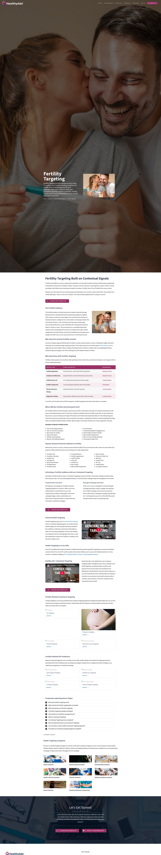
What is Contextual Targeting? (57, 717)
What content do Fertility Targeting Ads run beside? (63, 705)
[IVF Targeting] (48, 610)
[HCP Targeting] (80, 781)
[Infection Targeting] (80, 768)
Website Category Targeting (80, 554)
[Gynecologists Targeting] (50, 670)
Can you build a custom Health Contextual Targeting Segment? (66, 726)
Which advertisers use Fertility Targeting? (60, 708)
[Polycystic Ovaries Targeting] (87, 641)
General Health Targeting (70, 521)
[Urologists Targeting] (50, 681)
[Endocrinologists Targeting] (87, 681)
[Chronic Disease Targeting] (80, 755)
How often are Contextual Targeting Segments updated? (64, 729)
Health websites (103, 346)
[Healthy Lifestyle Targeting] (54, 768)
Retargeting (94, 554)
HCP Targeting (68, 554)
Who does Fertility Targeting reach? (58, 702)
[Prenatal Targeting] (49, 641)
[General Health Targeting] (106, 755)
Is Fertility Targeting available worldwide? (60, 711)
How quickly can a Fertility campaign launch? (61, 714)
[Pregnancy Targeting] (98, 610)
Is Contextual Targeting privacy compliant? (60, 720)
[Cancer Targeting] (54, 755)
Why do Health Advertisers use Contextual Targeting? (63, 723)
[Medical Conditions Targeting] (106, 768)
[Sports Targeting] (54, 781)
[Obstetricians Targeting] (86, 670)
